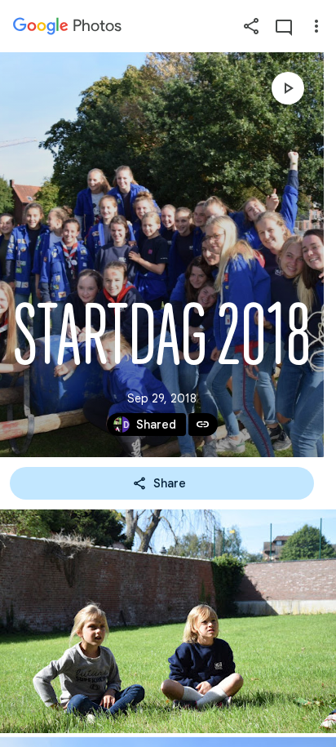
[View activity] (283, 26)
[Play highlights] (287, 88)
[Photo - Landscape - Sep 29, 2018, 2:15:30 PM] (168, 621)
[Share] (251, 26)
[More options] (316, 26)
